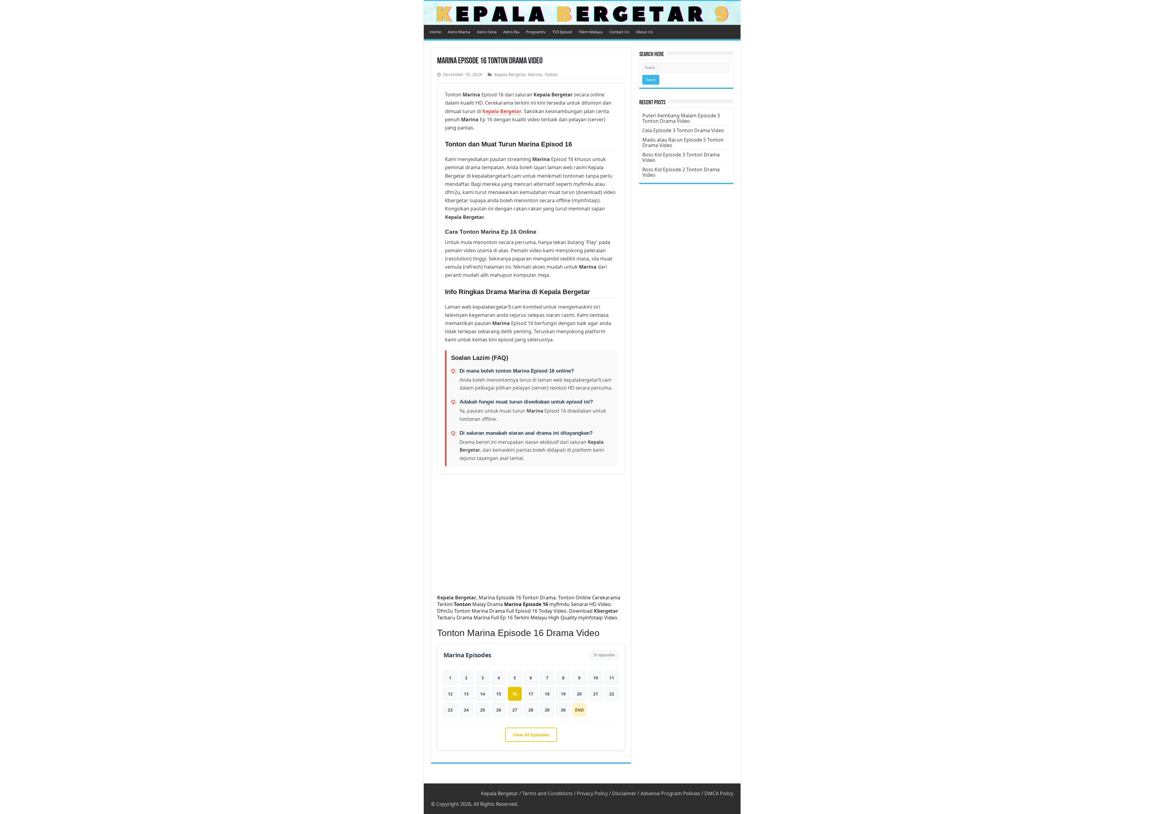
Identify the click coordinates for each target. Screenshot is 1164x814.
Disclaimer (624, 793)
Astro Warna (459, 32)
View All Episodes (531, 735)
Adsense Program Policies (670, 793)
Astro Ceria (487, 32)
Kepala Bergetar (510, 74)
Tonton (551, 74)
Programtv (536, 32)
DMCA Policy (718, 793)
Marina (535, 74)
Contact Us (619, 32)
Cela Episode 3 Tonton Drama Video (683, 130)
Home (435, 32)
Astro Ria (511, 32)
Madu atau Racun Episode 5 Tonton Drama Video (683, 142)
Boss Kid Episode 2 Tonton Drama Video (681, 172)
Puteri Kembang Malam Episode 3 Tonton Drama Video (681, 118)
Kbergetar (606, 611)
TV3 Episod (562, 32)
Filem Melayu (591, 32)
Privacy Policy (592, 793)
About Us (644, 32)
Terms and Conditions (547, 793)
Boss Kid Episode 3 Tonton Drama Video (681, 157)
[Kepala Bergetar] (582, 13)
